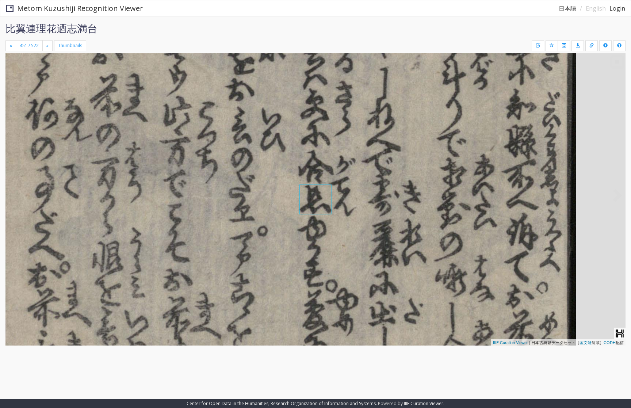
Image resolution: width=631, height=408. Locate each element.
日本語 (567, 8)
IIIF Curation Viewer (510, 342)
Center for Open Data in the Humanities (227, 403)
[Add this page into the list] (552, 45)
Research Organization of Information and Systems (323, 403)
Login (617, 8)
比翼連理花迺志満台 (51, 28)
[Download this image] (577, 45)
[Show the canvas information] (591, 45)
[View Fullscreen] (14, 84)
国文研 (586, 342)
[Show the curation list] (564, 45)
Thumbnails (70, 45)
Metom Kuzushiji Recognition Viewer (80, 8)
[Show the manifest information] (605, 45)
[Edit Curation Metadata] (538, 45)
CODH (610, 342)
